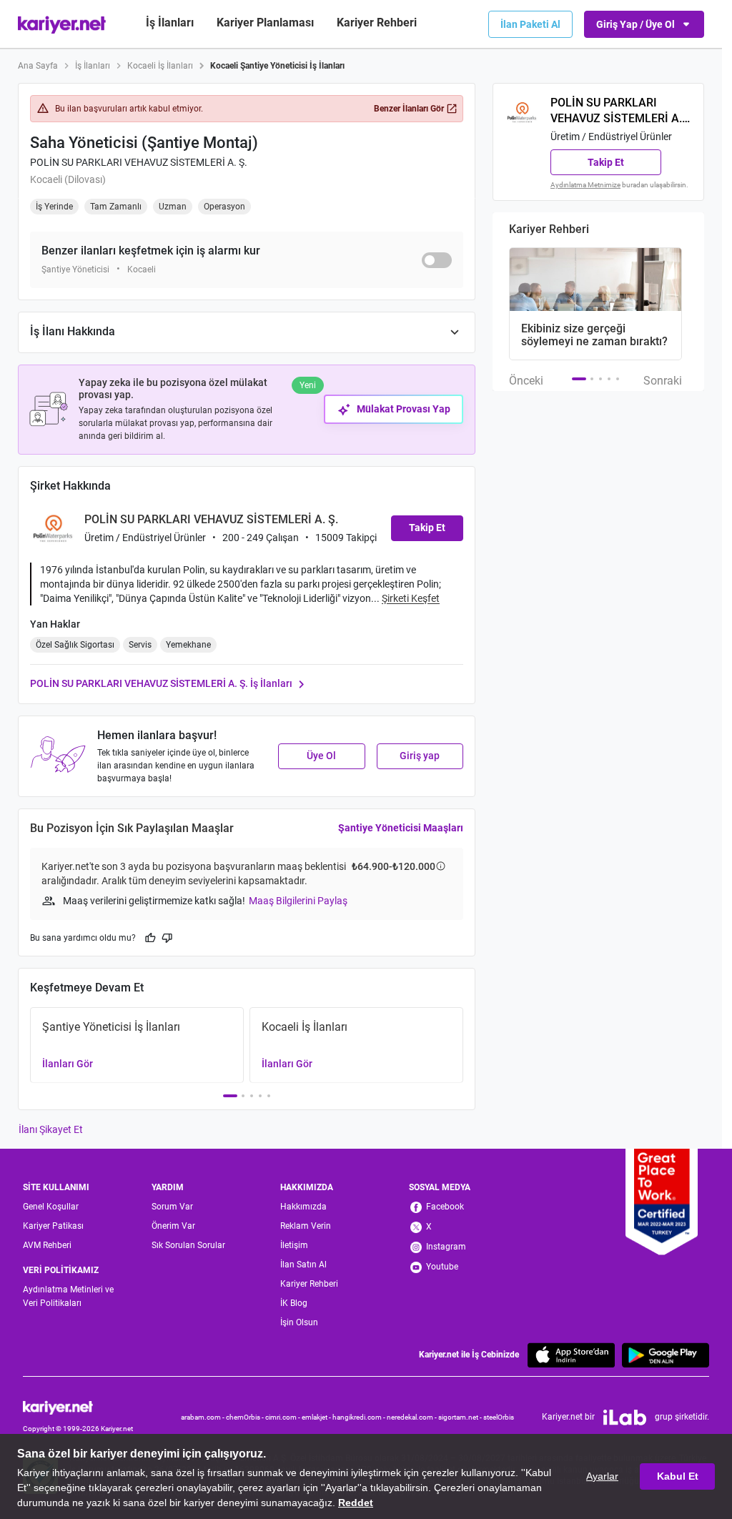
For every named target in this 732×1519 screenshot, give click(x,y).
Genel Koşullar (51, 1207)
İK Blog (293, 1303)
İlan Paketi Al (530, 24)
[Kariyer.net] (78, 1407)
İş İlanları (170, 22)
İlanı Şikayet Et (51, 1129)
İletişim (294, 1245)
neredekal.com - (412, 1417)
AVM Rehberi (47, 1245)
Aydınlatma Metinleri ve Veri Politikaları (68, 1296)
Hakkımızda (303, 1207)
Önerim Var (173, 1226)
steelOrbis (498, 1417)
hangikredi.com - (359, 1417)
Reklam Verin (305, 1226)
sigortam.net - (460, 1417)
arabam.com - (203, 1417)
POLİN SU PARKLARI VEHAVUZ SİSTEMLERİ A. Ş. (138, 162)
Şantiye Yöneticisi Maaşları (400, 827)
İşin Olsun (299, 1322)
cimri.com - (283, 1417)
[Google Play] (665, 1354)
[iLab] (624, 1417)
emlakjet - (317, 1417)
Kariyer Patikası (53, 1226)
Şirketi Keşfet (411, 598)
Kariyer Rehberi (309, 1284)
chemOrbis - (245, 1417)
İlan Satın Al (303, 1265)
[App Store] (571, 1354)
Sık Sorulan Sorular (188, 1245)
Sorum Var (172, 1207)
